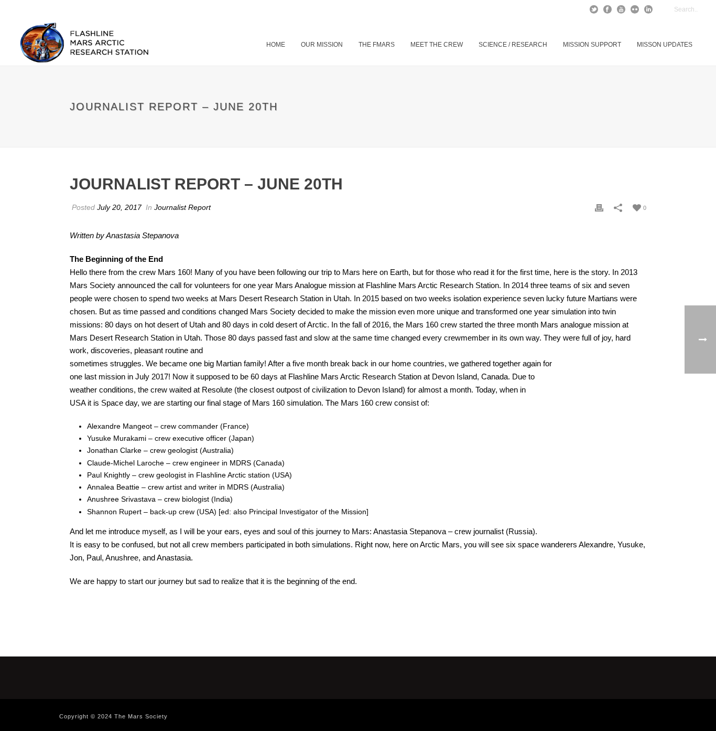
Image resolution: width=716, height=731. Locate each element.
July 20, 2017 (119, 207)
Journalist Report (182, 207)
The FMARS (377, 44)
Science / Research (513, 44)
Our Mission (322, 44)
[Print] (599, 208)
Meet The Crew (436, 44)
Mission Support (592, 44)
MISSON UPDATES (664, 44)
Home (275, 44)
